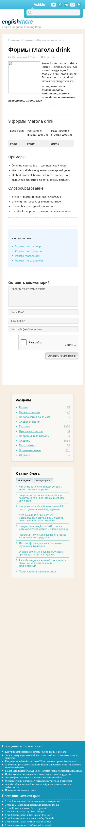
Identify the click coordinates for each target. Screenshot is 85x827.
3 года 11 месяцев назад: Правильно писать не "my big (32, 804)
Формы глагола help (28, 246)
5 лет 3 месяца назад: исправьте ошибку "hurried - (29, 818)
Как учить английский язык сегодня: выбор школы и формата (40, 488)
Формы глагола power (29, 260)
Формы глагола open (28, 251)
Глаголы (28, 40)
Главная (14, 40)
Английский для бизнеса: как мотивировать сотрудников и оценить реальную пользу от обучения (41, 517)
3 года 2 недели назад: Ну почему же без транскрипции (32, 801)
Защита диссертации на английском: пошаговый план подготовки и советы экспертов (41, 498)
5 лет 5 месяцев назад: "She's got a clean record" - (29, 825)
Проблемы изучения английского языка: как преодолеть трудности (42, 536)
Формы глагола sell (27, 255)
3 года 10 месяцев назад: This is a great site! (26, 808)
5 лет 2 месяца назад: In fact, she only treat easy (28, 815)
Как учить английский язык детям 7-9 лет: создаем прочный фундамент (41, 508)
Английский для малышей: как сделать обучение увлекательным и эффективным (42, 563)
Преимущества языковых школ (37, 571)
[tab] (24, 480)
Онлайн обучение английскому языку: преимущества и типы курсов (41, 553)
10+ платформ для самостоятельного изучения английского (41, 545)
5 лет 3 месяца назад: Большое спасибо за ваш (28, 821)
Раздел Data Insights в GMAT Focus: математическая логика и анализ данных (43, 527)
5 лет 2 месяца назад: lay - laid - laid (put (24, 811)
